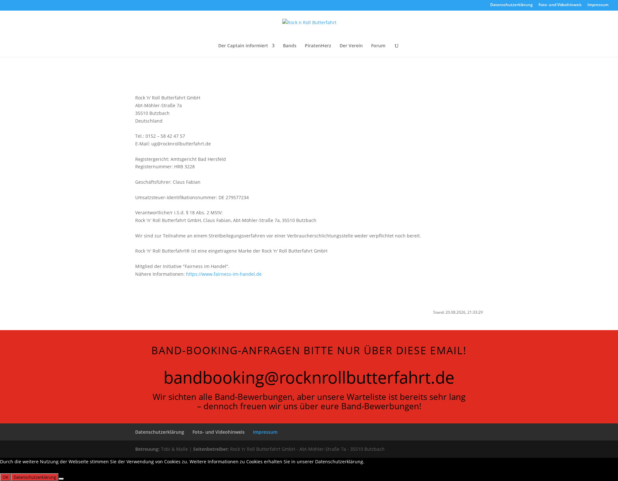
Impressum (597, 5)
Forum (378, 46)
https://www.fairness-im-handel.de (224, 274)
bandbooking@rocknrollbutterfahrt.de (309, 377)
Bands (289, 46)
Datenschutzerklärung (511, 5)
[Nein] (61, 479)
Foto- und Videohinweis (560, 5)
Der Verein (351, 46)
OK (5, 477)
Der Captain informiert (243, 46)
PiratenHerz (318, 46)
